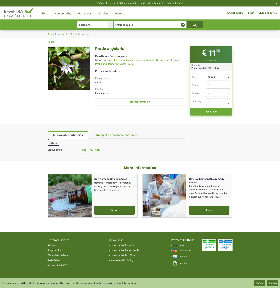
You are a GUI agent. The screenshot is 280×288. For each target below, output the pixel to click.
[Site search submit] (195, 24)
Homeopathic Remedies (123, 245)
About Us (120, 13)
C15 (91, 150)
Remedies (59, 34)
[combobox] (218, 85)
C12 (84, 150)
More (114, 210)
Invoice (183, 263)
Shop (44, 13)
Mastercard (185, 251)
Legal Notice (54, 250)
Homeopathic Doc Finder (123, 255)
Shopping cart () (268, 13)
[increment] (228, 100)
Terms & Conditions (58, 255)
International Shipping (122, 260)
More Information (140, 101)
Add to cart (211, 111)
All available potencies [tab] (68, 135)
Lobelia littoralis (155, 60)
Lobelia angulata (135, 60)
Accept (259, 283)
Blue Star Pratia (116, 60)
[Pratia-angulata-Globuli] (69, 68)
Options (273, 283)
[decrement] (228, 103)
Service (103, 13)
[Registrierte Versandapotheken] (209, 245)
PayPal (183, 257)
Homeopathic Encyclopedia (125, 250)
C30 (97, 150)
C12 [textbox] (210, 85)
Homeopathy (63, 13)
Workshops (85, 13)
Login (251, 13)
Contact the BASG (57, 265)
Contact (52, 245)
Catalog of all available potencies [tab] (115, 135)
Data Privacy (55, 260)
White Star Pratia (124, 63)
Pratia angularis (104, 63)
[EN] (18, 12)
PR (71, 34)
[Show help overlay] (183, 25)
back (51, 41)
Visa (182, 245)
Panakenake (172, 60)
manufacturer (173, 3)
